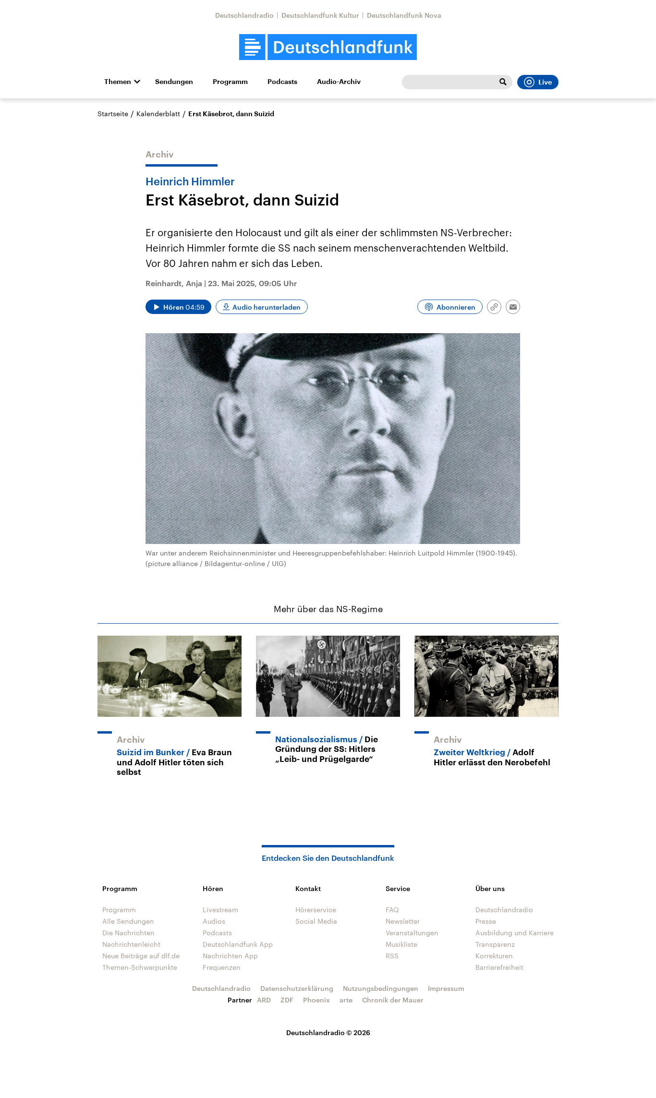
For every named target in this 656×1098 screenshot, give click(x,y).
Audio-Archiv (339, 81)
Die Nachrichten (128, 933)
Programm (230, 81)
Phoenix (316, 1000)
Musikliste (401, 944)
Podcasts (282, 81)
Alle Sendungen (128, 921)
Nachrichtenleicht (131, 944)
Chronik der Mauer (393, 1000)
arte (346, 1000)
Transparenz (495, 944)
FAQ (392, 909)
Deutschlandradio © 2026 (328, 1032)
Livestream (220, 909)
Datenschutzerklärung (296, 988)
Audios (214, 921)
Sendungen (174, 81)
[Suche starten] (503, 82)
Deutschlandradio (244, 15)
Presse (485, 921)
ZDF (286, 1000)
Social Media (316, 921)
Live (545, 82)
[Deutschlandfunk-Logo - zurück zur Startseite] (328, 47)
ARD (264, 1000)
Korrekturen (494, 956)
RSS (392, 956)
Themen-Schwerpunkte (139, 967)
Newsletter (403, 921)
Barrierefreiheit (499, 967)
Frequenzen (222, 967)
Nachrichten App (230, 956)
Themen (117, 81)
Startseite (112, 113)
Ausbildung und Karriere (514, 933)
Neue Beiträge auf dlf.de (141, 956)
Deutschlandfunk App (238, 944)
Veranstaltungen (412, 933)
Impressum (446, 988)
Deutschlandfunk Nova (404, 15)
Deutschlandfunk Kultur (320, 15)
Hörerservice (315, 909)
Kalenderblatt (158, 113)
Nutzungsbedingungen (380, 988)
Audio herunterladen (266, 307)
